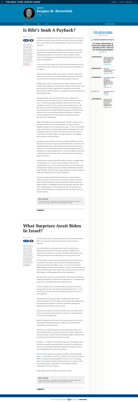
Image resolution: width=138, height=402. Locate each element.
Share (26, 40)
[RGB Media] (70, 399)
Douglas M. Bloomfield (54, 11)
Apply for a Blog (110, 24)
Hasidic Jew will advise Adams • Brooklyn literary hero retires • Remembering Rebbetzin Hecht (108, 102)
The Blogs (40, 8)
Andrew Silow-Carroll (109, 73)
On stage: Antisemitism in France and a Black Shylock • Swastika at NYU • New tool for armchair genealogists (103, 46)
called (43, 356)
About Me (47, 24)
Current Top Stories (103, 35)
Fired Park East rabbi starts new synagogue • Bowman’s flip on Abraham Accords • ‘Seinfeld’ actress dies (109, 81)
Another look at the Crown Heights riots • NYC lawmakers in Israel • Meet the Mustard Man (109, 60)
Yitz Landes (106, 94)
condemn (80, 289)
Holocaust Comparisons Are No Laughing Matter (109, 70)
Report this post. (27, 65)
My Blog (39, 24)
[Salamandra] (83, 399)
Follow (39, 15)
